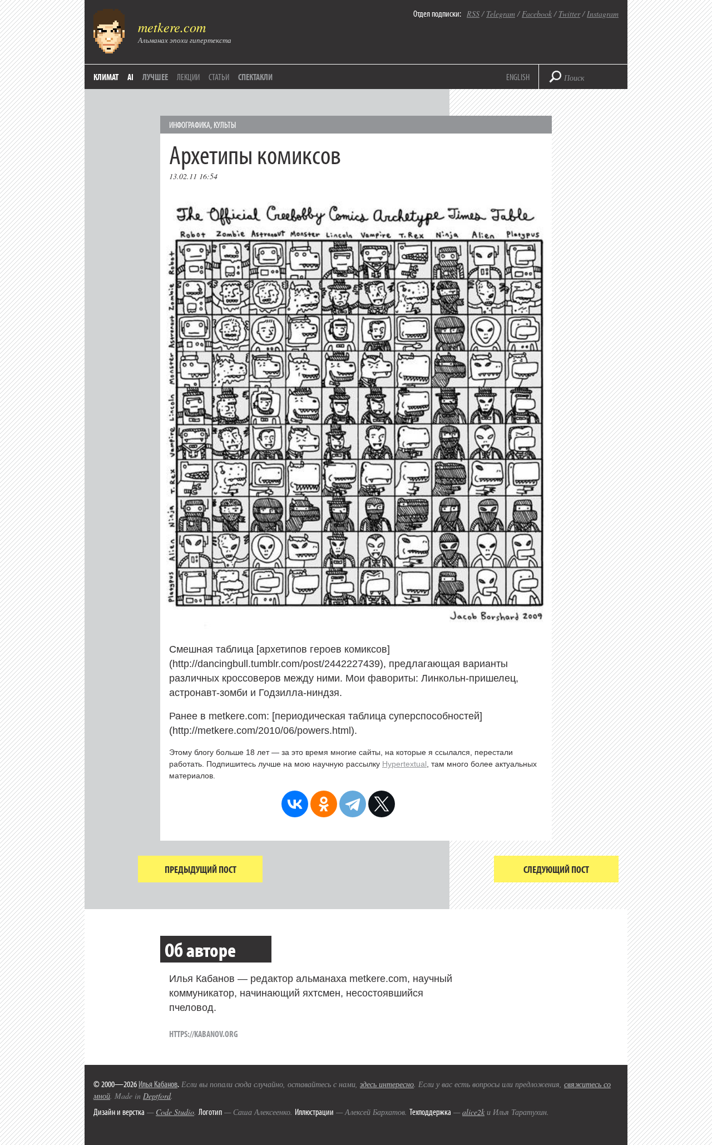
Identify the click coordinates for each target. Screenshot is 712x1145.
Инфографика (189, 124)
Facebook (537, 13)
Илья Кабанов (158, 1083)
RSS (473, 13)
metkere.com (172, 27)
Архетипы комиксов (255, 154)
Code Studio (175, 1112)
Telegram (500, 13)
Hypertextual (404, 763)
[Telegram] (352, 804)
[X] (381, 804)
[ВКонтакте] (294, 804)
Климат (105, 76)
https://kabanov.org (203, 1033)
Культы (225, 124)
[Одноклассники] (323, 804)
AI (130, 76)
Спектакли (255, 76)
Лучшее (155, 76)
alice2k (473, 1112)
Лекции (188, 76)
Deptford (157, 1095)
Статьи (219, 76)
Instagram (603, 13)
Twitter (569, 13)
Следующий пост (556, 869)
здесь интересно (387, 1084)
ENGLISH (518, 76)
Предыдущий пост (200, 869)
